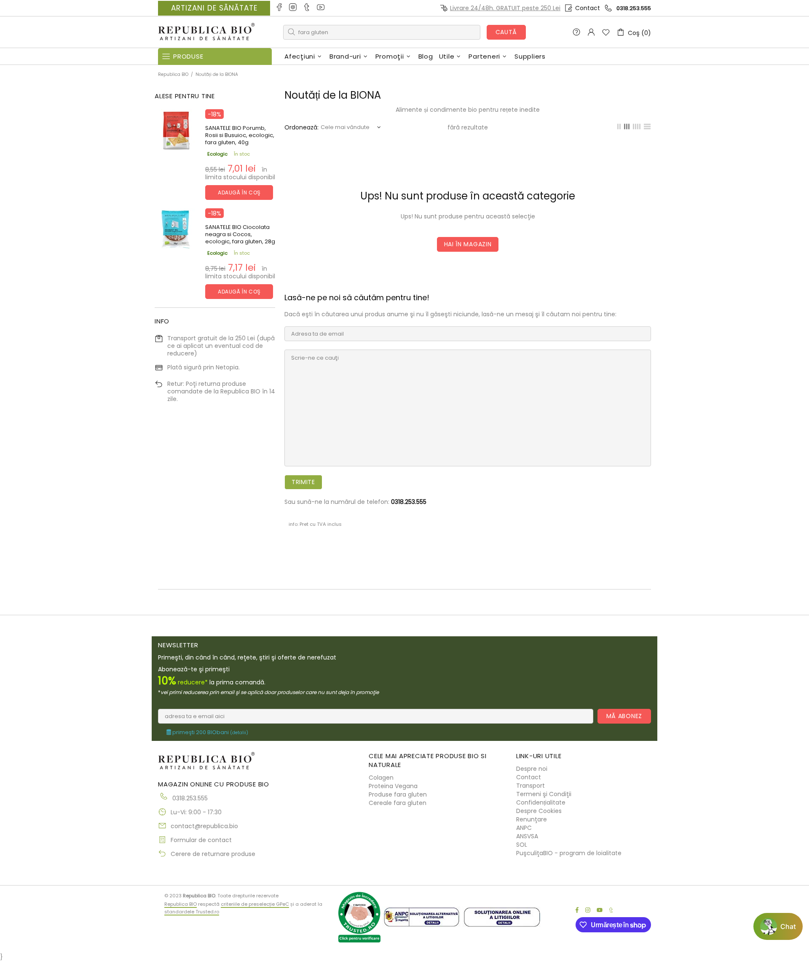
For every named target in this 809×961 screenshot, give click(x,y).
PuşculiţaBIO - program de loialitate (568, 853)
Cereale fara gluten (397, 803)
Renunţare (531, 819)
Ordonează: (301, 127)
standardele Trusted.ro (191, 911)
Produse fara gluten (398, 794)
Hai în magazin (468, 244)
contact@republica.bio (204, 826)
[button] (778, 926)
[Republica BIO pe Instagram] (293, 8)
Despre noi (531, 769)
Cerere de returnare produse (213, 854)
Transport (530, 785)
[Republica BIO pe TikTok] (307, 8)
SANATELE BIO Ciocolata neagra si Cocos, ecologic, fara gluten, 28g (240, 234)
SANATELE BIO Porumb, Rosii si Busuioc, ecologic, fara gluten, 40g (239, 135)
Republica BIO (206, 32)
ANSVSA (527, 836)
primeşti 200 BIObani (209, 732)
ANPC (524, 828)
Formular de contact (201, 840)
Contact (587, 8)
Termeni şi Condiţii (543, 794)
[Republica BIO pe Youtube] (321, 8)
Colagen (381, 777)
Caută (506, 32)
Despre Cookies (539, 811)
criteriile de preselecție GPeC (255, 904)
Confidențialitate (540, 802)
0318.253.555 (633, 8)
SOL (521, 844)
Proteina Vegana (393, 786)
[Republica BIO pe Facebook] (279, 8)
